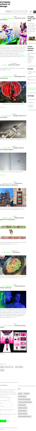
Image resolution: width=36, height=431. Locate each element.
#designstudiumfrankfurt (25, 416)
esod (5, 65)
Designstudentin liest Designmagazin (12, 148)
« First (2, 367)
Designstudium (22, 396)
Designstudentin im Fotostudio (13, 116)
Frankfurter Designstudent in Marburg (11, 184)
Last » (2, 370)
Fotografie (26, 393)
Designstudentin (22, 410)
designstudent (22, 405)
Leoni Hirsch (7, 252)
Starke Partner (32, 99)
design (20, 393)
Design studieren (23, 413)
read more (23, 56)
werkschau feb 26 (14, 65)
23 (16, 367)
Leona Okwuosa (8, 18)
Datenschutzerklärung (32, 110)
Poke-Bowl (16, 252)
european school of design (25, 402)
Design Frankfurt (23, 408)
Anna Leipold (7, 115)
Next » (20, 367)
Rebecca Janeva (8, 76)
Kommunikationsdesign (24, 399)
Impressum (31, 102)
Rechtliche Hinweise (30, 106)
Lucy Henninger (8, 286)
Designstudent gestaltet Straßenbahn (12, 218)
